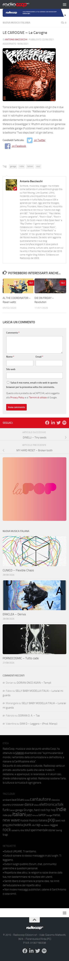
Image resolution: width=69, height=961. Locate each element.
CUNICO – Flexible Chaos (18, 570)
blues (20, 800)
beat (14, 799)
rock (7, 829)
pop (51, 820)
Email (39, 356)
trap (5, 834)
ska (22, 830)
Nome (10, 356)
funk (6, 810)
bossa (27, 800)
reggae (54, 825)
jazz (29, 815)
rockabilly (15, 830)
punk (27, 825)
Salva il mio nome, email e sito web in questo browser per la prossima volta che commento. (32, 385)
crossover (18, 804)
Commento (12, 332)
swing (59, 830)
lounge (49, 815)
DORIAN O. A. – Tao (29, 715)
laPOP (42, 815)
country (7, 804)
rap (37, 825)
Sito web (10, 369)
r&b (33, 825)
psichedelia (15, 825)
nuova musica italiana (33, 820)
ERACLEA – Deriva (14, 614)
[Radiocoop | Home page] (20, 4)
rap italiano (45, 825)
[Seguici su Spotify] (64, 423)
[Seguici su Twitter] (58, 423)
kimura (35, 815)
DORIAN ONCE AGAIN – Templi (34, 682)
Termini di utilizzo (38, 397)
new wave (11, 820)
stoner (52, 830)
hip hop (51, 810)
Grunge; (28, 810)
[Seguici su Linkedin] (53, 423)
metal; (57, 815)
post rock (60, 820)
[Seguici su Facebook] (47, 423)
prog (5, 825)
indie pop (7, 815)
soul (38, 166)
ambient (7, 799)
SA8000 (19, 753)
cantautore (40, 799)
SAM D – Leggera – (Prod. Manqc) (38, 723)
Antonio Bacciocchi (16, 39)
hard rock (40, 810)
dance (29, 804)
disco (36, 805)
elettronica (48, 804)
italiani (30, 166)
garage (13, 166)
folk (60, 804)
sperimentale (39, 830)
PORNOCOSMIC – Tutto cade (21, 658)
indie (21, 166)
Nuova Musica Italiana (16, 22)
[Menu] (64, 4)
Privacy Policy (17, 397)
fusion (12, 810)
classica (55, 799)
